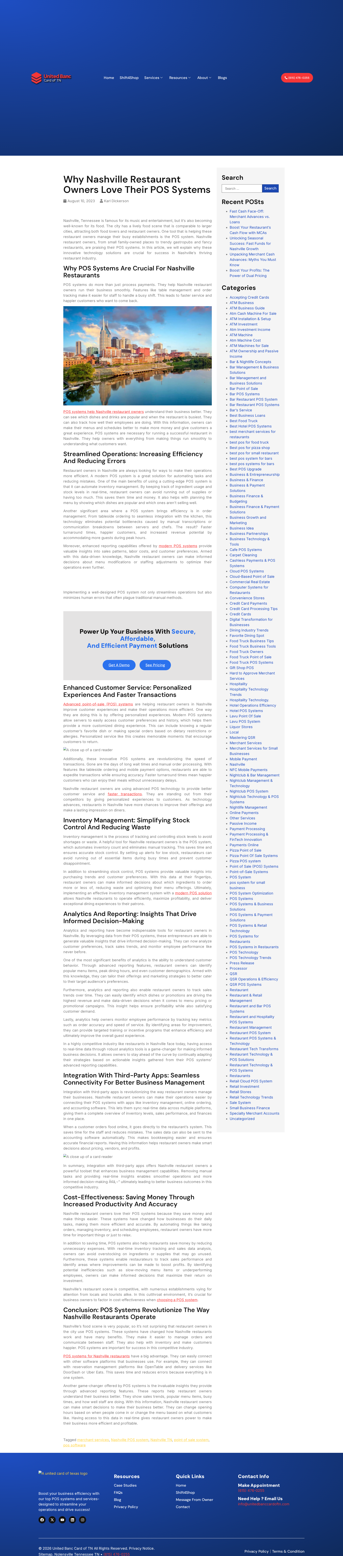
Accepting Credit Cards (249, 297)
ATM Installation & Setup (250, 319)
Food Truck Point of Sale (251, 657)
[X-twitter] (52, 1519)
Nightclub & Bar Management (254, 775)
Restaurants (240, 1076)
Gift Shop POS (242, 668)
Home (109, 77)
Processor (238, 968)
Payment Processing (247, 829)
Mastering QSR (242, 737)
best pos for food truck (249, 442)
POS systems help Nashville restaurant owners (103, 412)
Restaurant (239, 990)
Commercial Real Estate (250, 582)
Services (151, 77)
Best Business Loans (247, 415)
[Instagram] (82, 1519)
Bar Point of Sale (244, 389)
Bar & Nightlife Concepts (250, 362)
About (202, 77)
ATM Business (242, 303)
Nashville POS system (129, 1440)
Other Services (242, 818)
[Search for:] (242, 188)
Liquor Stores (241, 727)
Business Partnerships (249, 533)
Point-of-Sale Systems (249, 872)
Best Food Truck (244, 421)
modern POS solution (193, 893)
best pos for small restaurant (254, 453)
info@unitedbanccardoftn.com (263, 1504)
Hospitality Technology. (249, 700)
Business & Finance (246, 480)
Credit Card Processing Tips (254, 609)
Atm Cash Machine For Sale (253, 313)
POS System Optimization (251, 893)
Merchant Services (246, 743)
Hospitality (238, 684)
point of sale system (191, 1440)
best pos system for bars (251, 458)
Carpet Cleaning (243, 555)
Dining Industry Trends (249, 630)
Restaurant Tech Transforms (254, 1049)
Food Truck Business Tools (253, 646)
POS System (240, 877)
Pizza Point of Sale (245, 850)
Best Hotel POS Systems (251, 426)
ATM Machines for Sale (249, 346)
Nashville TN (161, 1440)
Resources (178, 77)
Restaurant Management (251, 1027)
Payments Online (244, 845)
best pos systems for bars (252, 464)
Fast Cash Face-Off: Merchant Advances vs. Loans (250, 216)
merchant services (93, 1440)
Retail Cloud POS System (251, 1081)
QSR (233, 974)
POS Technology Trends (250, 958)
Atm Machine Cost (245, 340)
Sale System (240, 1102)
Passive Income (243, 823)
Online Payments (244, 813)
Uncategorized (242, 1119)
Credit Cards (240, 614)
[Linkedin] (72, 1519)
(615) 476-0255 (251, 1490)
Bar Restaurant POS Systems (254, 405)
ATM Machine (241, 335)
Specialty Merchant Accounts (254, 1113)
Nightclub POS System (249, 791)
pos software (74, 1445)
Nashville (237, 764)
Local (234, 732)
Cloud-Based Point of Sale (252, 576)
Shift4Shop (129, 77)
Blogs (222, 77)
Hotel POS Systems (246, 711)
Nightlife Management (248, 807)
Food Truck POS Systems (251, 662)
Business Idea (242, 528)
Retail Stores (240, 1092)
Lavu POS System (245, 721)
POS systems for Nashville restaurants (96, 1356)
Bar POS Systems (245, 394)
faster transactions (125, 794)
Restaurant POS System (250, 1033)
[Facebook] (42, 1519)
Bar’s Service (241, 410)
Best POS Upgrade (246, 469)
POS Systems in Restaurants (254, 947)
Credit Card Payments (248, 603)
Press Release (242, 963)
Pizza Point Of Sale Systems (254, 856)
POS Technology (244, 952)
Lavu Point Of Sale (245, 716)
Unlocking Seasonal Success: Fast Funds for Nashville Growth (250, 243)
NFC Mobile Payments (249, 770)
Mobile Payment (243, 759)
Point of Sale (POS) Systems (254, 866)
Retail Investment (244, 1086)
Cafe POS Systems (246, 550)
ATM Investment (243, 324)
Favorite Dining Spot (247, 635)
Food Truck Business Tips (252, 641)
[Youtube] (62, 1519)
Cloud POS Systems (247, 571)
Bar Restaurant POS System (253, 399)
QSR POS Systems (246, 984)
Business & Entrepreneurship (255, 474)
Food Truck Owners (246, 652)
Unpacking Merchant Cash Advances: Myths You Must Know (253, 259)
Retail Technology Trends (251, 1097)
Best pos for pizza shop (250, 448)
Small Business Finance (250, 1108)
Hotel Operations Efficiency (253, 705)
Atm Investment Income (250, 329)
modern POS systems (178, 546)
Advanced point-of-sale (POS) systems (98, 704)
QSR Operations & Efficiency (254, 979)
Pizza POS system (245, 861)
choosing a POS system (177, 1300)
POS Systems (241, 898)
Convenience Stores (247, 598)
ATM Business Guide (247, 308)
